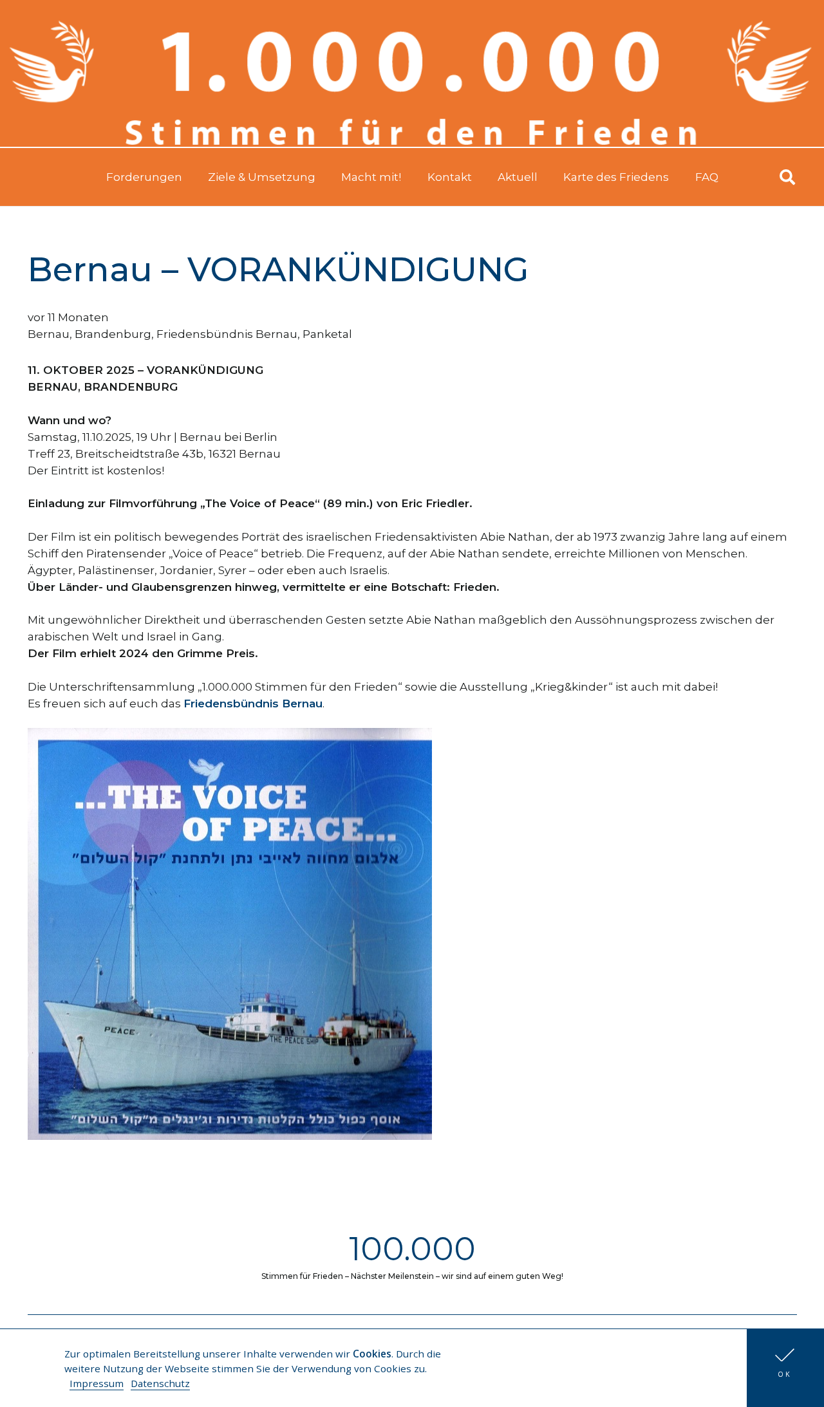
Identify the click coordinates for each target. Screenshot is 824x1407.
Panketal (327, 334)
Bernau (49, 334)
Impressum (97, 1383)
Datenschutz (160, 1383)
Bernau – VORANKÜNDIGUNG (278, 269)
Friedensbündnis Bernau (226, 334)
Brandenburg (113, 334)
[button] (785, 1368)
